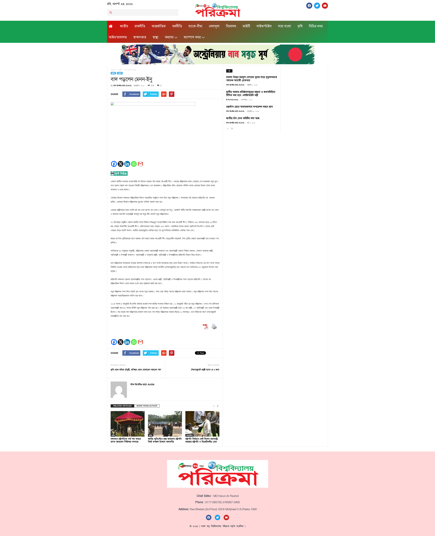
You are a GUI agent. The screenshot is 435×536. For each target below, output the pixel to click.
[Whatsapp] (134, 164)
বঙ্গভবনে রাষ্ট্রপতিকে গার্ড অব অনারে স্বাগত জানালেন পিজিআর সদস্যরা (126, 440)
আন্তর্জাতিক (159, 26)
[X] (121, 164)
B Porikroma (232, 99)
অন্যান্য (169, 37)
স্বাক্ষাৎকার (139, 37)
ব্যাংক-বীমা (195, 26)
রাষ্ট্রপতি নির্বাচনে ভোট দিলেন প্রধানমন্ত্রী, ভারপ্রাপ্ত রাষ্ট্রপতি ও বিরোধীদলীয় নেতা (201, 440)
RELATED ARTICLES (122, 406)
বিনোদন (231, 26)
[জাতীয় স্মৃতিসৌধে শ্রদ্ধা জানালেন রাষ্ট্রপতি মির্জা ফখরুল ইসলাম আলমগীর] (165, 424)
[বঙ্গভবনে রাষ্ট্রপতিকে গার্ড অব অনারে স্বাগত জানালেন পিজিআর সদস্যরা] (128, 424)
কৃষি (300, 26)
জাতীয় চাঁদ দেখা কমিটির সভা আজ (242, 118)
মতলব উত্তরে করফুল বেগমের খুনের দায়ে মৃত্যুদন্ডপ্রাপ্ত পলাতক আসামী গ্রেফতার (251, 78)
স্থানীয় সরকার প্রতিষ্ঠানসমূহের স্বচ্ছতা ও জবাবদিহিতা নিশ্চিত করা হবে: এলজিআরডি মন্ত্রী (250, 93)
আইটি (246, 26)
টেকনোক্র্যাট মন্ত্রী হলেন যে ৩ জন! (205, 369)
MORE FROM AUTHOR (147, 406)
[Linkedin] (127, 164)
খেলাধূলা (214, 26)
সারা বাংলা (284, 26)
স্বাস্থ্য (155, 37)
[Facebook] (114, 164)
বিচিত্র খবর (316, 26)
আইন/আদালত (118, 37)
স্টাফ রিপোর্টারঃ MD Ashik (122, 85)
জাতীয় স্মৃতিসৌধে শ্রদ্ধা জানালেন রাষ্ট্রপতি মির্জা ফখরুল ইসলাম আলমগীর (165, 440)
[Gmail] (140, 164)
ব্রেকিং (119, 73)
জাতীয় (124, 26)
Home (113, 69)
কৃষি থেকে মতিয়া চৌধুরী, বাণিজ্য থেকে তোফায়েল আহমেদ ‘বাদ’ (136, 369)
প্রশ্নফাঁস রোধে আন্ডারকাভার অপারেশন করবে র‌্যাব (249, 106)
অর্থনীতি (177, 26)
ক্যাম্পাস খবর (192, 37)
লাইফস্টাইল (264, 26)
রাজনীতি (140, 26)
